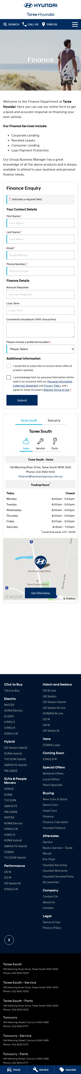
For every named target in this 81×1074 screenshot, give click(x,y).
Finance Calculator (55, 822)
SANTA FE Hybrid (15, 765)
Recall (47, 853)
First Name (13, 216)
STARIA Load (51, 745)
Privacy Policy (52, 385)
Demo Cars (50, 804)
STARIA (9, 852)
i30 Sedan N (12, 883)
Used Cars (50, 810)
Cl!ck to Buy (12, 690)
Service (48, 842)
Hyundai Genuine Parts (58, 876)
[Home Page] (40, 5)
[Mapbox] (14, 596)
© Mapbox (69, 598)
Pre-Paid (49, 859)
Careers (48, 907)
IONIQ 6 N (50, 759)
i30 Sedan (49, 696)
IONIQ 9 (9, 727)
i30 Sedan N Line (54, 707)
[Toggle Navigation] (75, 24)
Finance (48, 816)
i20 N (7, 872)
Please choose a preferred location (28, 342)
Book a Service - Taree (57, 847)
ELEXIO (9, 716)
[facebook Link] (9, 940)
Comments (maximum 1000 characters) (31, 319)
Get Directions (40, 593)
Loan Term (13, 303)
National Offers (53, 773)
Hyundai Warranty (55, 870)
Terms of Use (51, 922)
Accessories (51, 882)
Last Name (13, 232)
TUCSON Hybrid (15, 759)
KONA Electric (13, 710)
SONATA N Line (53, 713)
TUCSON (10, 800)
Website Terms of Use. (56, 389)
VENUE (9, 788)
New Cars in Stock (55, 799)
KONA (8, 794)
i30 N (7, 877)
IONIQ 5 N (11, 733)
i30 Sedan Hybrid (15, 747)
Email (10, 248)
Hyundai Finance (54, 827)
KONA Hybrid (13, 753)
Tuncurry (54, 420)
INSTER (9, 705)
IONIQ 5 (9, 722)
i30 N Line (49, 690)
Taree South (29, 420)
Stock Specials (52, 784)
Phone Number (16, 264)
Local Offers (51, 779)
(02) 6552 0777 (20, 1026)
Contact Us (50, 896)
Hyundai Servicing (55, 865)
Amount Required (17, 287)
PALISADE (10, 770)
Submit (22, 400)
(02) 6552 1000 (45, 471)
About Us (49, 902)
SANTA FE (10, 806)
